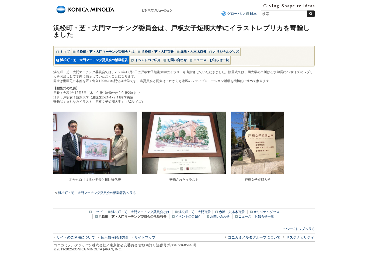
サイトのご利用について (76, 237)
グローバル (236, 13)
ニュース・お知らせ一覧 (211, 60)
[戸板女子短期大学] (257, 113)
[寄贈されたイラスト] (184, 113)
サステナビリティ (300, 237)
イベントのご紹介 (148, 60)
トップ (65, 51)
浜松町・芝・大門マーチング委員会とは (106, 51)
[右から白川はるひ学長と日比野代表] (95, 113)
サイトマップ (144, 237)
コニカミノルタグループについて (254, 237)
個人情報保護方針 (115, 237)
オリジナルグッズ (226, 51)
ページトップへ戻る (300, 228)
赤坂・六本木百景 (193, 51)
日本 (253, 13)
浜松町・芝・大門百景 (157, 51)
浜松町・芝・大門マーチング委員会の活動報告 (94, 60)
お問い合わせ (177, 60)
